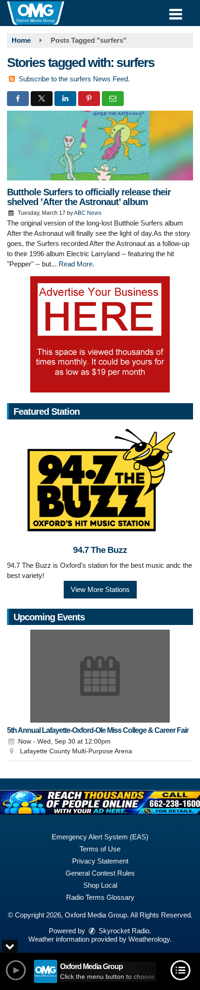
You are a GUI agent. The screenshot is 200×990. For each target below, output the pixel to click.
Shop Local (100, 885)
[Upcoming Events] (100, 676)
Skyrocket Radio (123, 931)
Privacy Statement (100, 861)
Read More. (76, 264)
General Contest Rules (100, 873)
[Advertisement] (100, 334)
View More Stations (100, 589)
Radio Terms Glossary (100, 897)
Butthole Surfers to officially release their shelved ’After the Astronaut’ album (89, 197)
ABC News (87, 213)
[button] (175, 11)
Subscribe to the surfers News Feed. (74, 79)
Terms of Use (100, 849)
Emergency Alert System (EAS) (100, 837)
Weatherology (149, 939)
